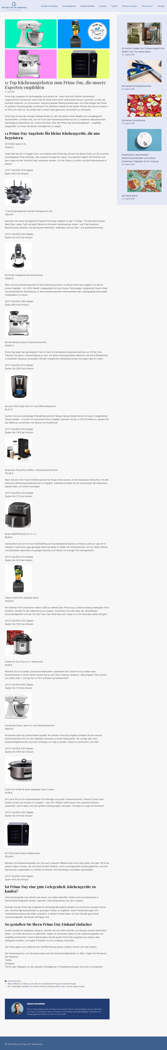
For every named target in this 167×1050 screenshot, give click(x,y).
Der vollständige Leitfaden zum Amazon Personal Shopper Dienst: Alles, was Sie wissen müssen (46, 986)
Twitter (8, 960)
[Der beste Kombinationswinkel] (144, 80)
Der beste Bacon (130, 196)
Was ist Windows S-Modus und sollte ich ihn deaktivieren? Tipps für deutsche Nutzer (42, 984)
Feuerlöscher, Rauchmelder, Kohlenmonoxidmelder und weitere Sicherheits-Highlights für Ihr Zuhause (140, 158)
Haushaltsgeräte (69, 6)
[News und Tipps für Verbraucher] (14, 6)
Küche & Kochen (87, 6)
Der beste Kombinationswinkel (136, 86)
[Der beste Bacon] (144, 190)
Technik (114, 6)
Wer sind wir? (147, 6)
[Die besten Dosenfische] (144, 115)
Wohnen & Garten (129, 6)
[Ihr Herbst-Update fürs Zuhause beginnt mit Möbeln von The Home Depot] (144, 43)
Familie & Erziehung (49, 6)
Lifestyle (102, 6)
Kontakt (161, 6)
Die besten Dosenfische (133, 120)
